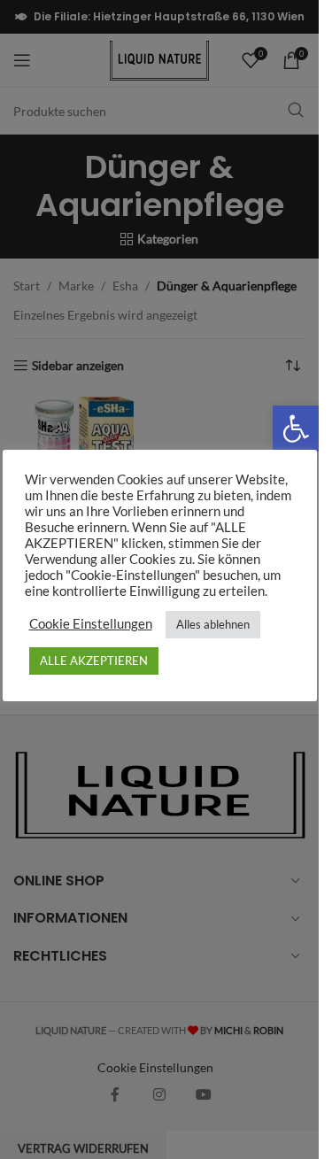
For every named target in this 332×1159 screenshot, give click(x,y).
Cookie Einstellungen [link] (90, 623)
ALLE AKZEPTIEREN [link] (94, 660)
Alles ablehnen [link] (213, 624)
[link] (296, 429)
